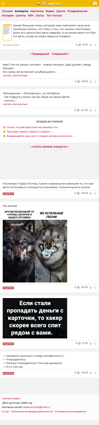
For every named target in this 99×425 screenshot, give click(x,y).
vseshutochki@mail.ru (36, 407)
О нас (5, 411)
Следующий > (60, 53)
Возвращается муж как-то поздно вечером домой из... (40, 136)
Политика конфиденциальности (32, 411)
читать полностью (15, 75)
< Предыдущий (39, 53)
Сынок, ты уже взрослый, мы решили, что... (33, 127)
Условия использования (70, 411)
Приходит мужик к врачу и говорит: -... (30, 131)
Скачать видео (11, 398)
